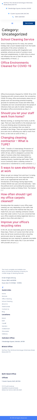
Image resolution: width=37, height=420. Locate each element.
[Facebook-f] (3, 287)
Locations (6, 314)
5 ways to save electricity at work (18, 169)
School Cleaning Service (17, 39)
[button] (12, 23)
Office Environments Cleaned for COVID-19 (16, 64)
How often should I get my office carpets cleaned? (16, 197)
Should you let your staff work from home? (17, 114)
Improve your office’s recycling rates (15, 223)
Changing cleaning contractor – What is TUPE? (14, 141)
